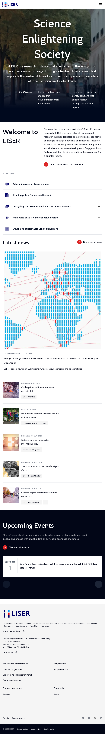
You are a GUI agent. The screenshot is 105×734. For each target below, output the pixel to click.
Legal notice (35, 729)
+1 (45, 502)
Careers (6, 694)
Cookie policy (49, 729)
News (56, 694)
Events (6, 718)
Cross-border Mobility (32, 476)
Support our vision (62, 669)
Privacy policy (22, 729)
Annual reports (18, 718)
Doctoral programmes (12, 669)
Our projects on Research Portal (17, 675)
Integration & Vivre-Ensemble (34, 423)
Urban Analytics (29, 397)
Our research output (12, 680)
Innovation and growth (31, 450)
